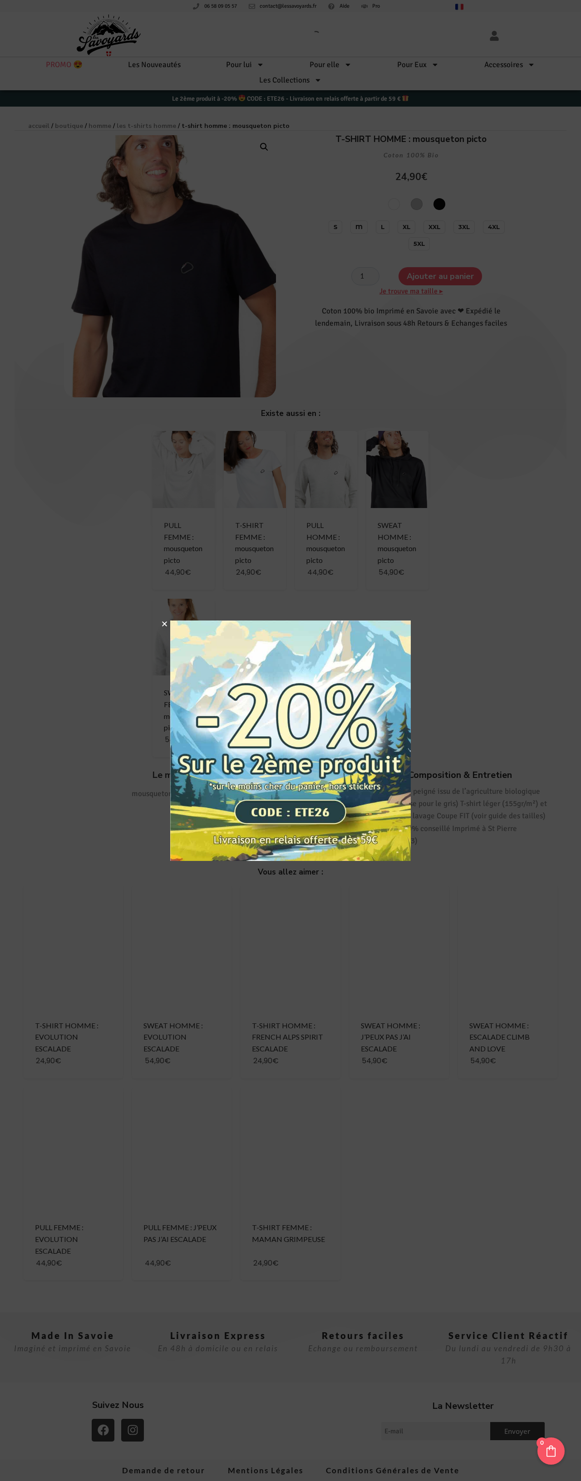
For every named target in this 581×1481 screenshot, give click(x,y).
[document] (290, 740)
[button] (164, 624)
